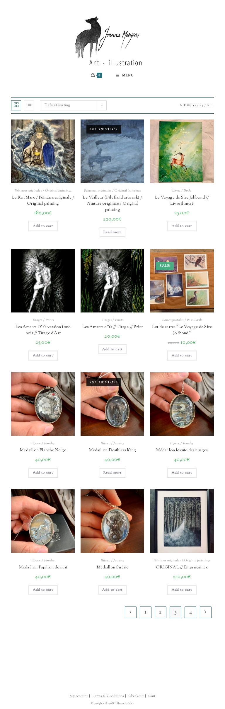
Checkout (136, 696)
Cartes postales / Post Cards (182, 320)
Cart (152, 696)
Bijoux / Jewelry (42, 443)
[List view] (29, 105)
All (210, 105)
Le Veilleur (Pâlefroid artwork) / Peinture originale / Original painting (112, 204)
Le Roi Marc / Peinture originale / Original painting (43, 201)
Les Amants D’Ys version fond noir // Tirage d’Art (43, 330)
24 (201, 105)
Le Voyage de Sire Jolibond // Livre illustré (182, 201)
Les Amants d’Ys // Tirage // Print (112, 327)
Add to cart (43, 226)
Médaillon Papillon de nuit (43, 567)
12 (194, 105)
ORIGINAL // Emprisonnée (182, 567)
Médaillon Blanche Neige (43, 450)
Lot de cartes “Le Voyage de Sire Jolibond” (182, 330)
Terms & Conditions (108, 696)
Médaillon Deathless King (112, 450)
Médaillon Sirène (112, 567)
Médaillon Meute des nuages (181, 450)
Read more (112, 232)
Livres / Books (182, 190)
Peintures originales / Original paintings (43, 190)
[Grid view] (16, 105)
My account (78, 696)
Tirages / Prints (43, 320)
